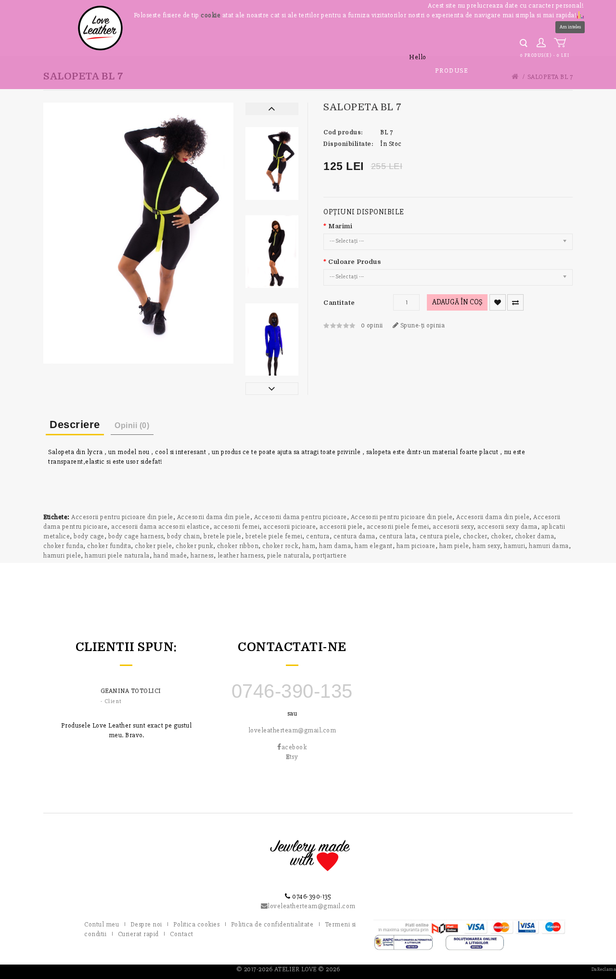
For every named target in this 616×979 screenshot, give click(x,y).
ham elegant (374, 546)
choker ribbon (238, 546)
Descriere (75, 424)
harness (202, 555)
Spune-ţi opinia (421, 325)
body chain (183, 536)
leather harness (241, 555)
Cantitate (339, 302)
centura (318, 536)
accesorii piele (341, 526)
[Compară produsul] (515, 302)
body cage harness (136, 536)
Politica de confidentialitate (272, 924)
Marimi (340, 226)
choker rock (280, 546)
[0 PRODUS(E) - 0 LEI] (562, 42)
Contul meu (101, 924)
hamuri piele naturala (117, 555)
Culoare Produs (354, 261)
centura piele (440, 536)
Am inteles (570, 27)
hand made (170, 555)
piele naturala (288, 555)
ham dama (335, 546)
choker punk (194, 546)
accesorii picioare (289, 526)
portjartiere (329, 555)
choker (501, 536)
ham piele (454, 546)
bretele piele (223, 536)
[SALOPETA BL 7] (271, 163)
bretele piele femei (274, 536)
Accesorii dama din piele (213, 517)
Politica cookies (196, 924)
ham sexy (486, 546)
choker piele (153, 546)
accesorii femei (237, 526)
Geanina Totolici (131, 691)
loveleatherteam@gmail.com (292, 730)
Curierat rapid (138, 934)
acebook (294, 747)
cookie (210, 15)
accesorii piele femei (398, 526)
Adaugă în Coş (457, 302)
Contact (181, 934)
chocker (475, 536)
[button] (580, 14)
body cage (89, 536)
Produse (451, 70)
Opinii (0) (132, 425)
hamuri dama (549, 546)
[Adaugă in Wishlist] (497, 302)
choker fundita (109, 546)
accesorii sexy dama (507, 526)
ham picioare (416, 546)
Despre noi (146, 924)
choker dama (534, 536)
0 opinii (372, 325)
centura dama (354, 536)
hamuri (514, 546)
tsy (292, 757)
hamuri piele (62, 555)
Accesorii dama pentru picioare (300, 517)
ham (309, 546)
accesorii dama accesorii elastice (160, 526)
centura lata (397, 536)
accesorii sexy (453, 526)
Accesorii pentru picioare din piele (122, 517)
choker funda (63, 546)
